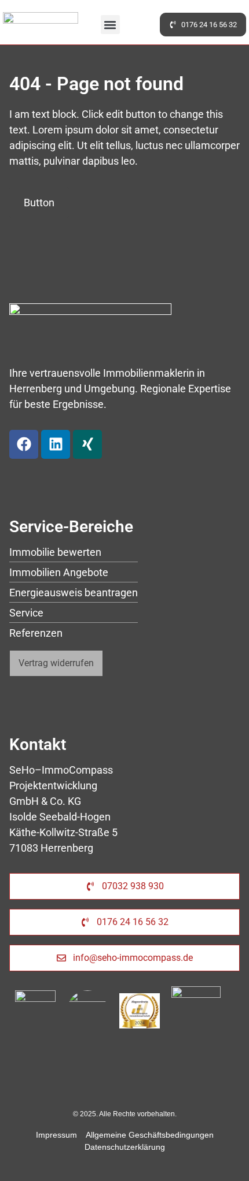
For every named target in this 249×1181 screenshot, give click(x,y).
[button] (110, 24)
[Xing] (87, 444)
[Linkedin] (55, 444)
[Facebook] (23, 444)
